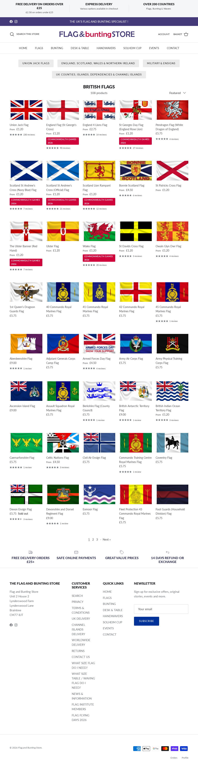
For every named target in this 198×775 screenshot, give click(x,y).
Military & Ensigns (161, 63)
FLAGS (39, 48)
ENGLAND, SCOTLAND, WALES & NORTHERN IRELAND (98, 63)
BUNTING (57, 48)
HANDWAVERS (106, 48)
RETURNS (78, 651)
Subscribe (146, 621)
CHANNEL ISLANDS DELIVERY (78, 629)
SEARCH (77, 595)
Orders (173, 757)
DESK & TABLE (80, 48)
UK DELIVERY (81, 618)
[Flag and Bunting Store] (99, 34)
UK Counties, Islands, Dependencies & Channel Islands (99, 74)
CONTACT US (81, 657)
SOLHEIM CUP (132, 48)
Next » (107, 539)
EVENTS (154, 48)
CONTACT (173, 48)
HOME (23, 48)
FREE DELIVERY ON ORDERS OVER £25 (99, 21)
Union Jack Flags (36, 63)
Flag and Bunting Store (30, 747)
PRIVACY (77, 601)
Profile (185, 757)
